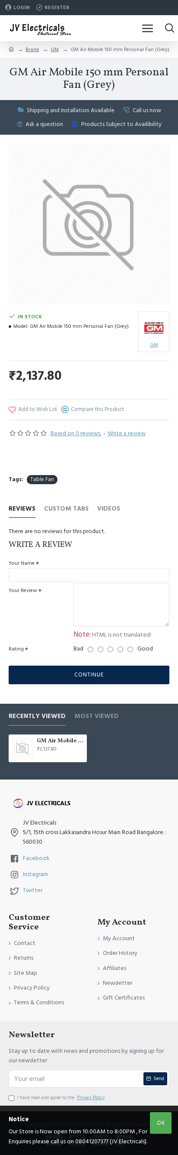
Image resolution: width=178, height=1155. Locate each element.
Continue (89, 675)
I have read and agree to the (61, 1097)
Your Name (22, 563)
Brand (32, 49)
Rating (16, 649)
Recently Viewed (37, 716)
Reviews (22, 509)
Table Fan (42, 479)
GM (55, 49)
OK (161, 1123)
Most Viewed (96, 716)
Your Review (23, 590)
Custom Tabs (66, 509)
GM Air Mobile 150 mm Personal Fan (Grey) (60, 741)
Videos (108, 509)
